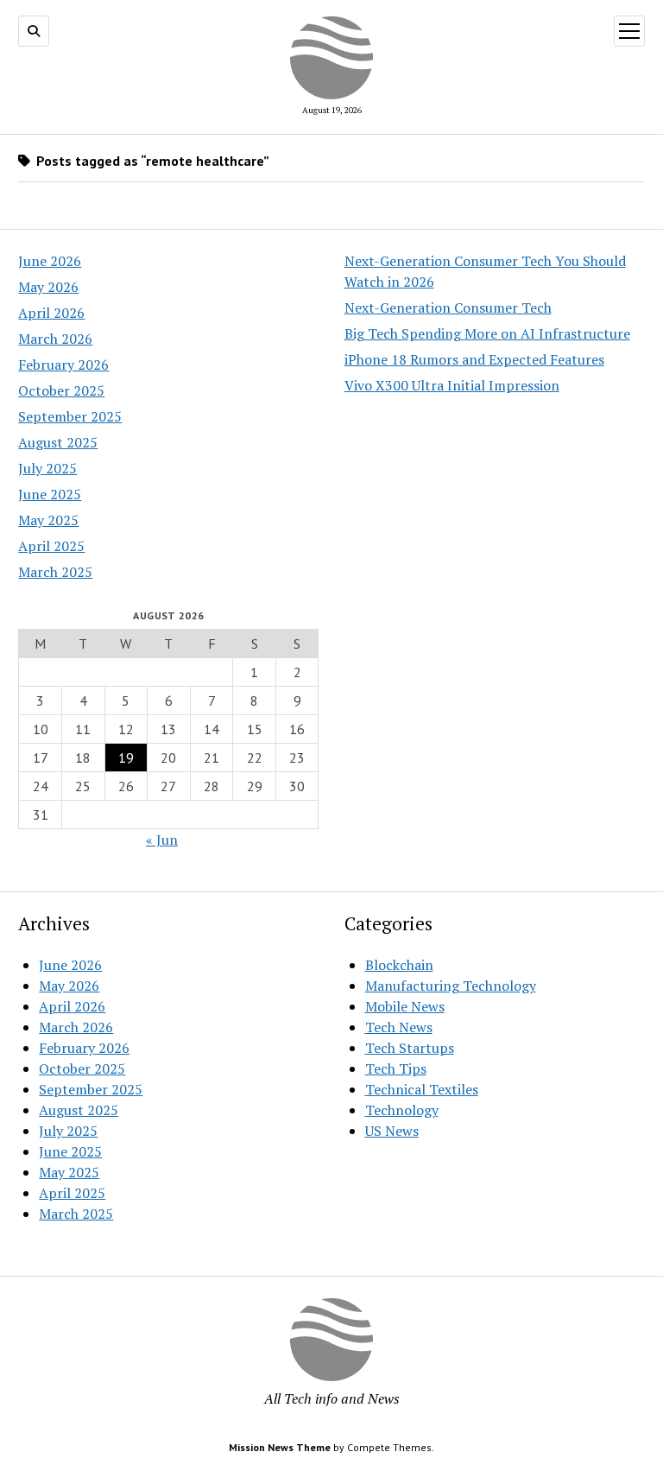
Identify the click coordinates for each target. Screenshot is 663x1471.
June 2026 (49, 260)
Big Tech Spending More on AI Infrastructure (487, 333)
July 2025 (47, 468)
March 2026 (55, 338)
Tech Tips (395, 1068)
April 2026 (51, 312)
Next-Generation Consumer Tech (448, 307)
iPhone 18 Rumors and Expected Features (474, 359)
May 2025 (48, 519)
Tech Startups (409, 1047)
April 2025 (51, 545)
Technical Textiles (421, 1089)
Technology (402, 1109)
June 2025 (49, 494)
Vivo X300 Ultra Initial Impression (451, 385)
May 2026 (48, 286)
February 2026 (63, 364)
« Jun (162, 839)
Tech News (399, 1027)
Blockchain (399, 964)
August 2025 (58, 442)
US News (392, 1130)
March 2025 (55, 571)
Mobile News (405, 1006)
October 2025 (61, 390)
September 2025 (70, 416)
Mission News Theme (280, 1447)
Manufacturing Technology (450, 985)
